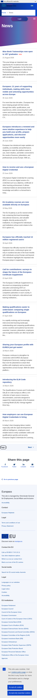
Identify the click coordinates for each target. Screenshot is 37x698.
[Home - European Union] (15, 7)
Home (4, 13)
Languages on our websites (11, 582)
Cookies (4, 592)
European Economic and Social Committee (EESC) (18, 632)
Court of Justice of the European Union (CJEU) (17, 619)
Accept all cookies (15, 687)
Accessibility (5, 502)
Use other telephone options (11, 555)
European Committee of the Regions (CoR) (16, 635)
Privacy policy (6, 585)
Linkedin (23, 467)
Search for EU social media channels (14, 572)
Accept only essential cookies (19, 693)
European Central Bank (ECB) (11, 622)
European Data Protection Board (12, 648)
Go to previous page (11, 479)
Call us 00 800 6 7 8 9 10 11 (11, 552)
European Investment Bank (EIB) (12, 638)
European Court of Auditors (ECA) (13, 625)
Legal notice (6, 589)
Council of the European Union (12, 612)
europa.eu (18, 541)
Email (32, 467)
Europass (7, 491)
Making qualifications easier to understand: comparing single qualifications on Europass (16, 309)
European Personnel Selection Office (14, 652)
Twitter (14, 467)
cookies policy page (18, 672)
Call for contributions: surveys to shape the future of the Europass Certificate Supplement (17, 272)
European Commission (9, 615)
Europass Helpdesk (8, 512)
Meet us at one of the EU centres (12, 562)
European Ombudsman (9, 642)
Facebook (4, 467)
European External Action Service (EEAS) (15, 628)
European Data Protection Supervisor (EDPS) (16, 645)
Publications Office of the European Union (15, 655)
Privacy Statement (7, 526)
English (32, 7)
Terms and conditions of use (11, 522)
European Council (7, 609)
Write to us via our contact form (12, 559)
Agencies (5, 658)
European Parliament (8, 605)
